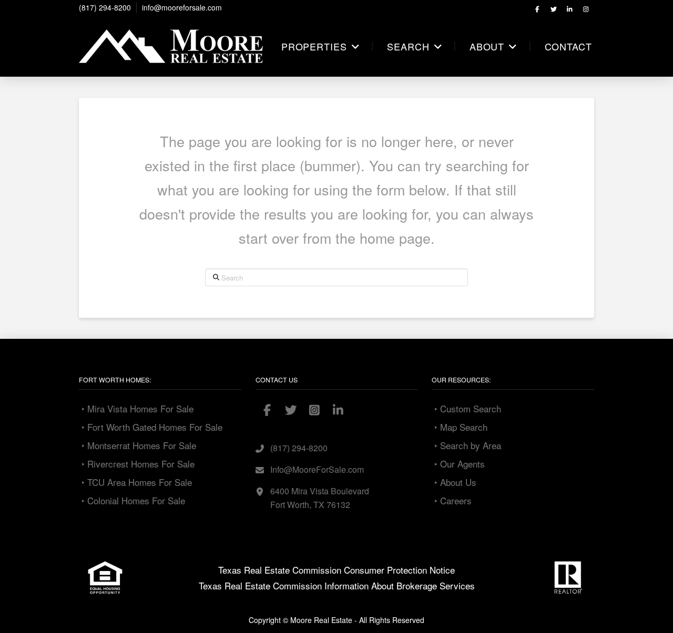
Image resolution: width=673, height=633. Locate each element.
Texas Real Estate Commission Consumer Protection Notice (336, 569)
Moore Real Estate (321, 620)
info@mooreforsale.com (182, 7)
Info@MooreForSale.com (317, 469)
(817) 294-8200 (105, 7)
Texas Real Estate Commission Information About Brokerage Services (337, 585)
